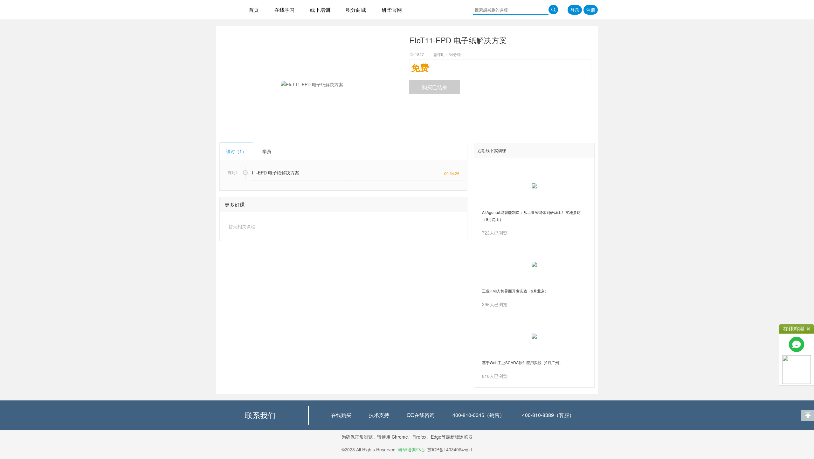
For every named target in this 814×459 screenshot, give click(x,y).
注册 (590, 10)
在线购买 (341, 415)
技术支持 (379, 415)
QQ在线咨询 (421, 415)
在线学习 (284, 9)
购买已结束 (434, 87)
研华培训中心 (411, 449)
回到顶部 (807, 415)
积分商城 (356, 9)
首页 (254, 9)
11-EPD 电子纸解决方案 (275, 172)
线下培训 (320, 9)
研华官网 (392, 9)
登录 (574, 10)
